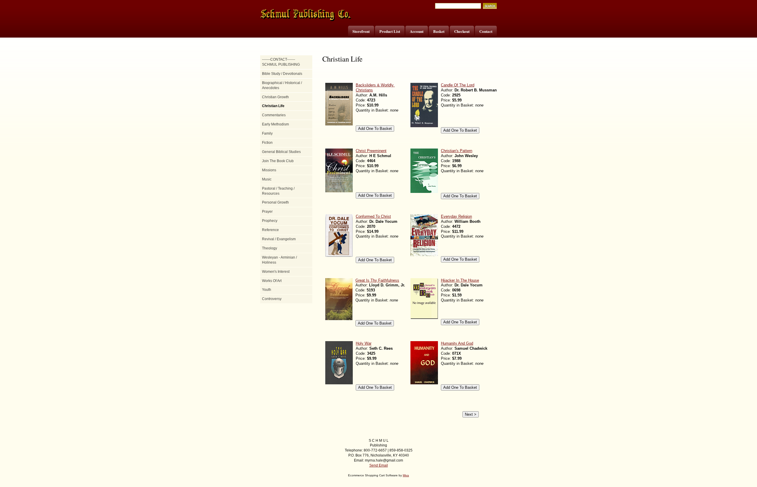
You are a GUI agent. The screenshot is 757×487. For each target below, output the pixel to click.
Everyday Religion (456, 216)
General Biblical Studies (281, 152)
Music (266, 179)
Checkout (462, 31)
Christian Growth (275, 97)
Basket (438, 31)
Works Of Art (272, 281)
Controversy (272, 299)
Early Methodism (275, 124)
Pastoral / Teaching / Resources (278, 191)
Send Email (378, 465)
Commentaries (274, 115)
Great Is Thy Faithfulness (377, 280)
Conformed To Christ (373, 216)
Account (416, 31)
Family (267, 133)
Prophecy (269, 221)
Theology (269, 248)
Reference (270, 230)
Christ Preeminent (371, 151)
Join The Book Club (278, 161)
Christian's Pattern (456, 151)
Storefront (361, 31)
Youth (266, 290)
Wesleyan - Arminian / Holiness (279, 260)
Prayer (267, 211)
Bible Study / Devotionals (282, 74)
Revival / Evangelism (279, 239)
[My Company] (306, 15)
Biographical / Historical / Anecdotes (282, 85)
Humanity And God (457, 343)
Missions (269, 170)
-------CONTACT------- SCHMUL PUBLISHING (281, 62)
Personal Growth (275, 202)
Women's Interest (275, 272)
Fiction (267, 143)
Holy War (363, 343)
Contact (485, 31)
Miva (406, 475)
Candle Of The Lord (457, 85)
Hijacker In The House (460, 280)
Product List (389, 31)
